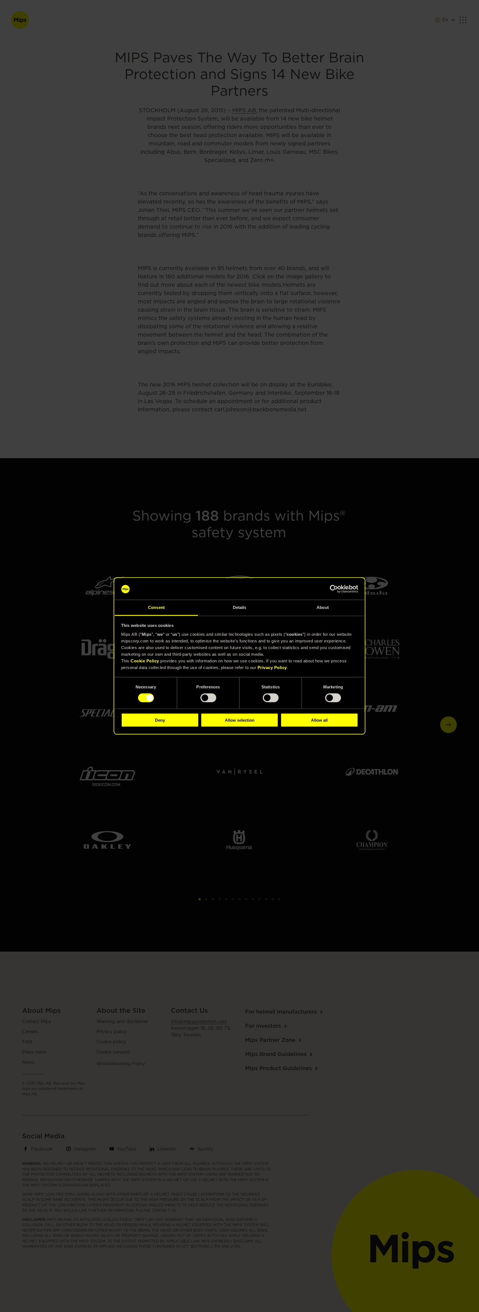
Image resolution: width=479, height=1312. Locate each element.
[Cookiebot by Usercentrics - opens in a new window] (334, 589)
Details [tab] (239, 607)
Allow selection (239, 720)
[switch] (208, 697)
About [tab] (323, 607)
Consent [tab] (156, 607)
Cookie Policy (145, 660)
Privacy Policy (272, 667)
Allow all (319, 720)
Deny (160, 720)
